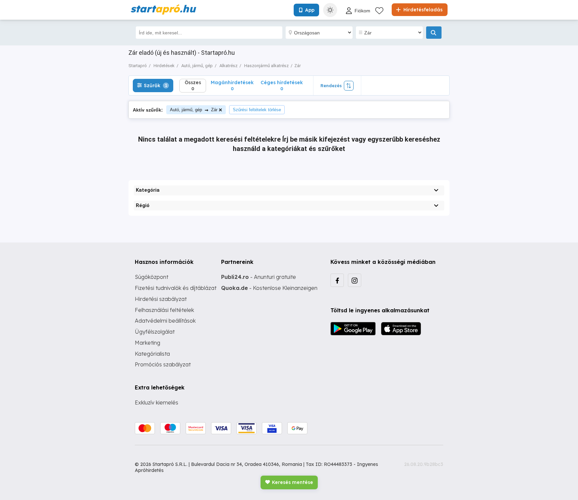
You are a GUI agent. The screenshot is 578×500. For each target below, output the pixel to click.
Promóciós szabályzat (163, 364)
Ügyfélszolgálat (155, 331)
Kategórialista (152, 353)
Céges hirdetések (282, 85)
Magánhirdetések (232, 85)
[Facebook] (337, 280)
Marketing (147, 342)
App (309, 10)
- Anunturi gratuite (258, 277)
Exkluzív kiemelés (156, 402)
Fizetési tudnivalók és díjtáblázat (175, 288)
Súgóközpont (151, 277)
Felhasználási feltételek (164, 310)
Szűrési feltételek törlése (257, 109)
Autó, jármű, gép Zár (193, 109)
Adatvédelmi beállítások (165, 320)
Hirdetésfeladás (422, 10)
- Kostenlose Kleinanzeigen (269, 288)
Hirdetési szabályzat (161, 299)
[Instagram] (354, 280)
